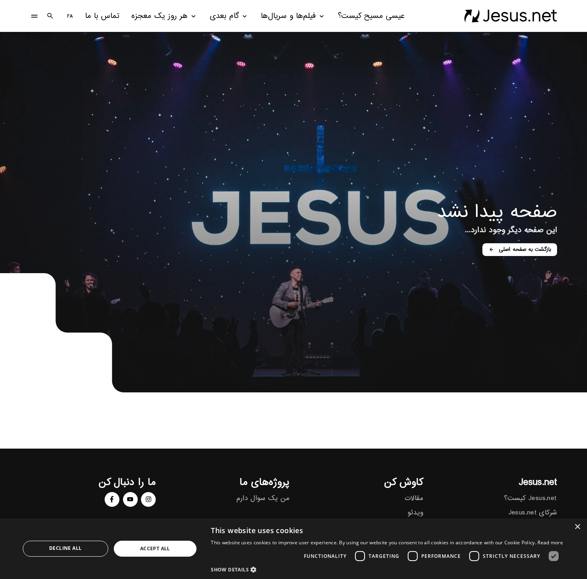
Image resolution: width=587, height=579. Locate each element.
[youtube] (130, 499)
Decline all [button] (65, 548)
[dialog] (293, 548)
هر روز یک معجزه (159, 16)
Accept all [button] (155, 548)
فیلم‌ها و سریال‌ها (288, 16)
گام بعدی (224, 16)
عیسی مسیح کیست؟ (371, 16)
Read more (550, 542)
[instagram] (148, 499)
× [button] (578, 527)
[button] (387, 569)
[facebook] (112, 499)
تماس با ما (102, 16)
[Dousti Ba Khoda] (510, 16)
